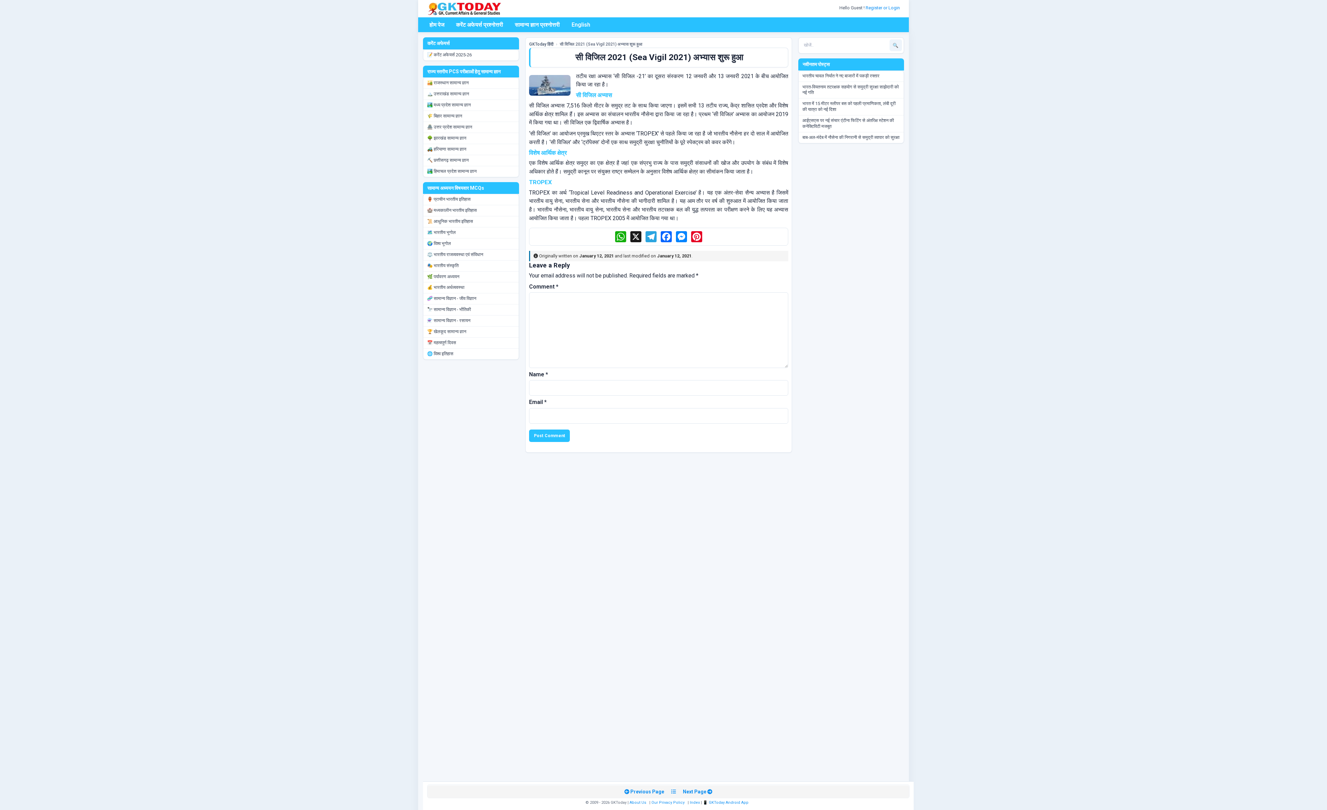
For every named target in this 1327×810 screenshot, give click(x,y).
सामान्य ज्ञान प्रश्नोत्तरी (537, 24)
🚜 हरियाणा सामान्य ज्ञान (446, 149)
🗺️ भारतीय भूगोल (441, 232)
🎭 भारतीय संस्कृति (443, 265)
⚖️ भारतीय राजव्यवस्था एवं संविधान (455, 254)
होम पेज (437, 24)
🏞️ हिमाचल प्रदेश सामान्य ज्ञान (452, 171)
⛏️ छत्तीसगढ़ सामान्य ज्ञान (448, 160)
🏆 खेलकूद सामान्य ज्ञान (446, 331)
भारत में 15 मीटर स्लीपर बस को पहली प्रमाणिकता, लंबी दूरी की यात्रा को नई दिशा (849, 106)
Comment (543, 286)
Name (538, 374)
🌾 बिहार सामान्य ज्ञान (444, 116)
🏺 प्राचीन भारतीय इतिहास (449, 199)
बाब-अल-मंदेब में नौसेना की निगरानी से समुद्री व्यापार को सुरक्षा (851, 137)
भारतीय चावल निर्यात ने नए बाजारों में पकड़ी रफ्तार (840, 75)
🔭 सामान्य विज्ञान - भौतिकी (449, 309)
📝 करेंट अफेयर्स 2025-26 (449, 54)
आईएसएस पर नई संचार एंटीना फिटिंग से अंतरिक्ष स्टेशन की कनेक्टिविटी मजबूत (848, 123)
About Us (638, 802)
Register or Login (883, 7)
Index (695, 802)
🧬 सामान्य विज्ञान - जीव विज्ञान (451, 298)
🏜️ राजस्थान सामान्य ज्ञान (448, 82)
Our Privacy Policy (668, 802)
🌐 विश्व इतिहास (440, 353)
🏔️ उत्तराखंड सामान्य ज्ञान (448, 93)
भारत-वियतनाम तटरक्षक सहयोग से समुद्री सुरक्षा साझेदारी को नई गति (850, 89)
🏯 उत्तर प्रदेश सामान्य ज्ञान (449, 127)
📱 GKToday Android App (726, 802)
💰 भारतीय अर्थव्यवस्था (445, 287)
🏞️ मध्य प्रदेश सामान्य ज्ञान (449, 104)
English (581, 24)
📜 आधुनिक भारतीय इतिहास (450, 221)
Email (538, 402)
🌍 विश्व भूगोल (439, 243)
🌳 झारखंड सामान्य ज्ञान (446, 138)
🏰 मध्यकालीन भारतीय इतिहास (452, 210)
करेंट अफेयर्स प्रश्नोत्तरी (479, 24)
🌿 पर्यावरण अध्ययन (443, 276)
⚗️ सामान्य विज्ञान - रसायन (448, 320)
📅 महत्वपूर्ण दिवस (441, 342)
